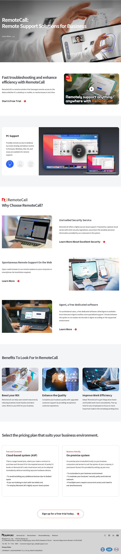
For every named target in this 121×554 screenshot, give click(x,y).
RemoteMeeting (44, 535)
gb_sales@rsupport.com (40, 544)
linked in (113, 535)
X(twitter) (105, 535)
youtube (117, 535)
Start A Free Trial (11, 101)
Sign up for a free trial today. (58, 513)
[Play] (91, 89)
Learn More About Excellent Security (79, 241)
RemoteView (31, 535)
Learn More (6, 36)
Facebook (109, 535)
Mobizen (55, 535)
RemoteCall (21, 535)
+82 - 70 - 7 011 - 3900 (11, 544)
